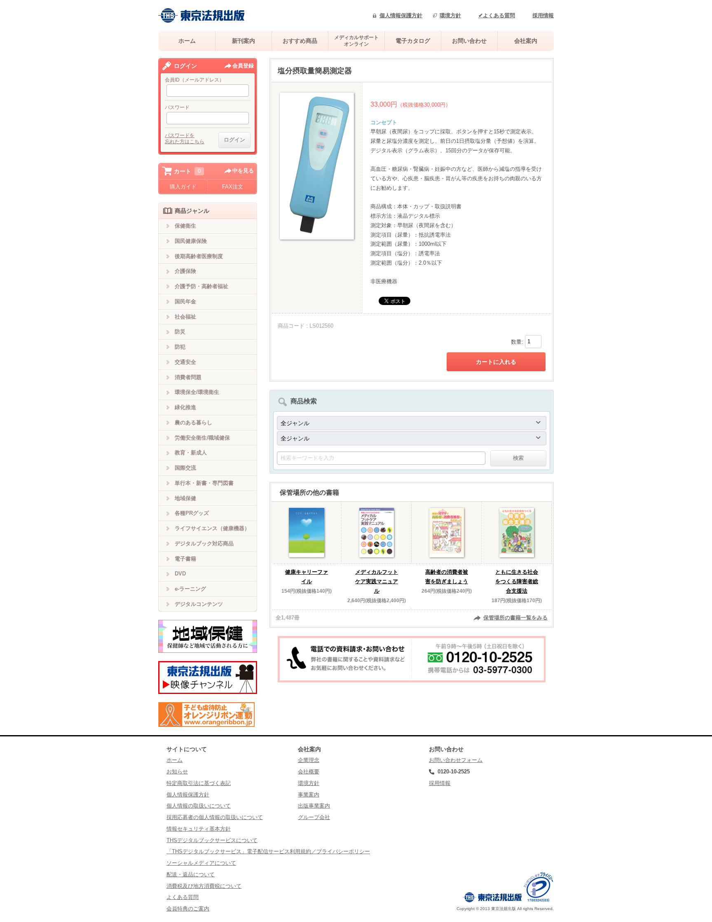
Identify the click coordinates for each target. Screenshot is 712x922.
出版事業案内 (314, 806)
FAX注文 (232, 187)
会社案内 (525, 40)
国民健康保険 (191, 241)
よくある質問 (182, 897)
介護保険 (185, 271)
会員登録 (243, 66)
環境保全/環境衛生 (197, 392)
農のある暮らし (193, 422)
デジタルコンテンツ (199, 604)
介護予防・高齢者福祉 (201, 286)
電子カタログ (413, 40)
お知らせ (177, 771)
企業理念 (308, 760)
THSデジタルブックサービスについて (212, 840)
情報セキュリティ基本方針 (198, 829)
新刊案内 (243, 40)
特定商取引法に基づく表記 (198, 783)
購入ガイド (183, 187)
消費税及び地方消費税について (203, 886)
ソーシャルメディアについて (201, 863)
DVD (180, 573)
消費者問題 (188, 377)
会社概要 (308, 771)
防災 (180, 331)
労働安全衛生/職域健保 (202, 438)
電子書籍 (185, 559)
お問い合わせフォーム (455, 760)
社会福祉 (185, 317)
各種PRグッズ (192, 513)
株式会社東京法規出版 (201, 15)
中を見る (243, 171)
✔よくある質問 (496, 15)
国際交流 (185, 468)
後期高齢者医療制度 (199, 256)
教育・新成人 (191, 452)
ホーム (187, 40)
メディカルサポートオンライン (356, 41)
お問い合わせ (469, 40)
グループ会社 (314, 817)
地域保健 (185, 498)
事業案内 (308, 795)
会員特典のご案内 (187, 909)
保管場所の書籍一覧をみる (515, 618)
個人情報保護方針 (400, 15)
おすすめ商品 (300, 40)
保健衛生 (185, 226)
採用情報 (543, 15)
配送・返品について (190, 874)
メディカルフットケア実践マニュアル (376, 581)
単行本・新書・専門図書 (204, 483)
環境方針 (450, 15)
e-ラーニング (190, 589)
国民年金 (185, 301)
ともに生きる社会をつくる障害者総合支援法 (516, 581)
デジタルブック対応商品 (204, 543)
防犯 (180, 347)
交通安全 (185, 362)
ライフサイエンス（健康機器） (212, 528)
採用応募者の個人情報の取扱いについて (214, 817)
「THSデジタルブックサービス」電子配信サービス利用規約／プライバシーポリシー (268, 851)
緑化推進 (185, 407)
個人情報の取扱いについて (198, 806)
